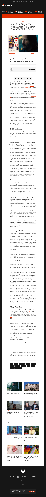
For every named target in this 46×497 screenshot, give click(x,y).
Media (29, 365)
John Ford (33, 363)
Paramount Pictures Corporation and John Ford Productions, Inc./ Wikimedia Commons (19, 53)
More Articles (32, 69)
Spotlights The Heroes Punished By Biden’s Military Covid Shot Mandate (31, 413)
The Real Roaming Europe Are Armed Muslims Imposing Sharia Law (14, 395)
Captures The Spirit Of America (14, 413)
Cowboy (16, 363)
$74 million (32, 86)
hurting (30, 311)
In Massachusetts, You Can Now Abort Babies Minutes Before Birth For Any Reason (14, 457)
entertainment (22, 363)
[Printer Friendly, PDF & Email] (30, 78)
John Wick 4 (23, 365)
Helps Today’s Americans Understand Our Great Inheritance (31, 395)
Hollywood (27, 363)
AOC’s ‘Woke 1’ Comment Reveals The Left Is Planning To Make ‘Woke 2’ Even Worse (14, 439)
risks (34, 312)
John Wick (17, 365)
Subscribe (32, 491)
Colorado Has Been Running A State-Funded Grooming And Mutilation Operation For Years (31, 457)
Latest (9, 423)
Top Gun (11, 367)
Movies (33, 365)
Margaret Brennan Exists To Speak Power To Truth (30, 438)
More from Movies (12, 379)
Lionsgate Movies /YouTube (33, 53)
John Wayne (12, 365)
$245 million (26, 87)
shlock (11, 317)
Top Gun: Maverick (18, 367)
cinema (11, 363)
